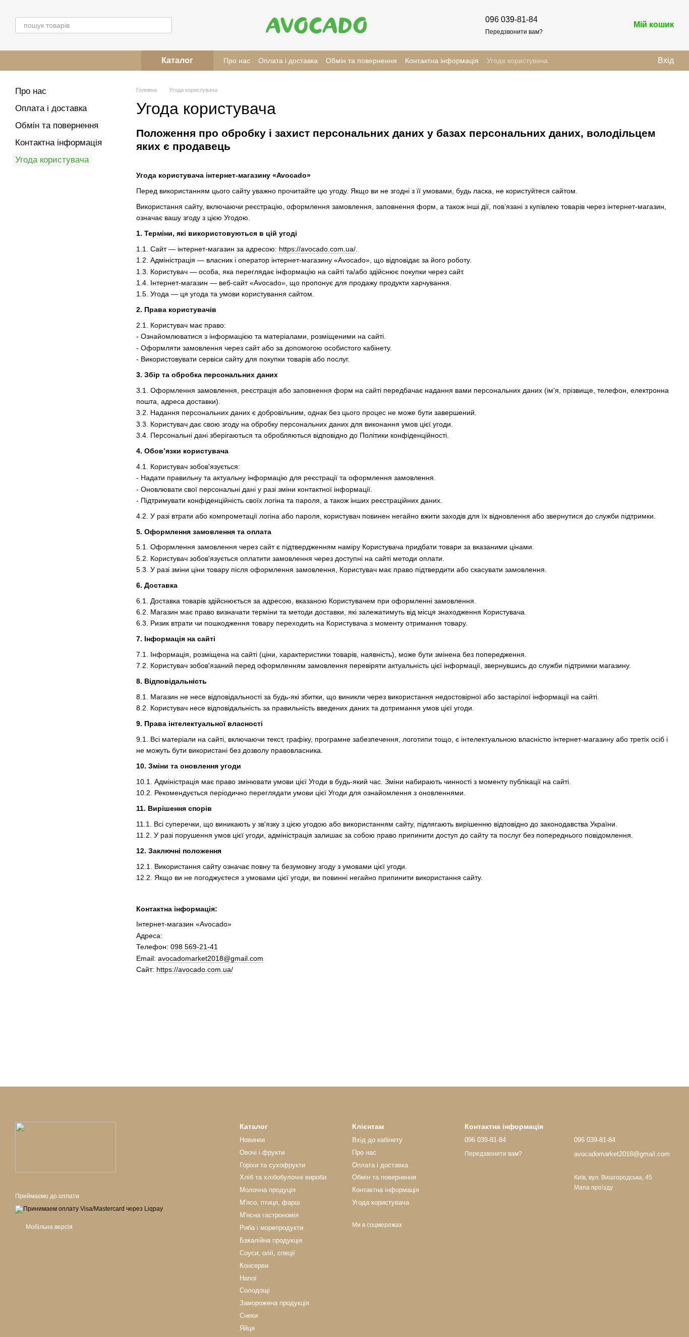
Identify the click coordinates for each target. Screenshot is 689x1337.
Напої (248, 1278)
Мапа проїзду (593, 1187)
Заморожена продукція (274, 1303)
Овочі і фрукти (262, 1152)
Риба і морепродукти (271, 1227)
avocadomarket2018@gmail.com (210, 958)
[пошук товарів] (164, 25)
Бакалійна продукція (271, 1240)
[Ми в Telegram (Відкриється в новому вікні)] (31, 61)
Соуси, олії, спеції (267, 1253)
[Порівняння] (595, 25)
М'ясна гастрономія (269, 1215)
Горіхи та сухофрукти (272, 1165)
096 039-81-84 (511, 19)
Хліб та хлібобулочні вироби (283, 1177)
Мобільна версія (48, 1226)
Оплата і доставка (288, 61)
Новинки (252, 1140)
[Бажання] (569, 25)
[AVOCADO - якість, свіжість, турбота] (65, 1146)
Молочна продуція (268, 1190)
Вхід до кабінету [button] (377, 1140)
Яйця (247, 1328)
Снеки (249, 1315)
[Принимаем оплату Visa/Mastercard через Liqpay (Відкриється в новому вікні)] (89, 1208)
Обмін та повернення (361, 61)
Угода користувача (517, 61)
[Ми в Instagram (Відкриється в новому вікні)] (19, 61)
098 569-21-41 (194, 947)
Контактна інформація (442, 61)
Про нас (236, 61)
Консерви (254, 1265)
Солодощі (255, 1290)
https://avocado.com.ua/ (317, 249)
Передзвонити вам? (514, 31)
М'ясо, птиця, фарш (270, 1202)
